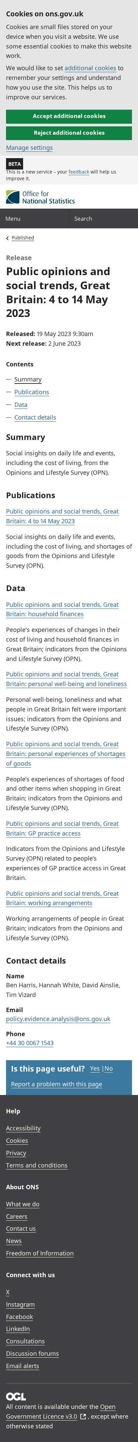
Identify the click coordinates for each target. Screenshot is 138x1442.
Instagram (20, 1304)
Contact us (21, 1228)
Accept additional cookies (69, 116)
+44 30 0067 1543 (30, 1043)
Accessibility (23, 1128)
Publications (31, 392)
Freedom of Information (40, 1253)
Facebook (19, 1317)
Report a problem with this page (56, 1084)
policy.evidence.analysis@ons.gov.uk (58, 1019)
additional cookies (90, 68)
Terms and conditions (37, 1165)
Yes (95, 1068)
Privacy (16, 1153)
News (14, 1241)
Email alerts (22, 1366)
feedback (79, 172)
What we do (23, 1204)
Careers (16, 1216)
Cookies (17, 1140)
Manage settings (29, 147)
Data (20, 405)
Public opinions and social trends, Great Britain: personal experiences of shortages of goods (66, 753)
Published (23, 237)
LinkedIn (18, 1329)
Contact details (35, 417)
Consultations (25, 1341)
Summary (28, 379)
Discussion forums (32, 1353)
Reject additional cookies (69, 132)
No (109, 1068)
